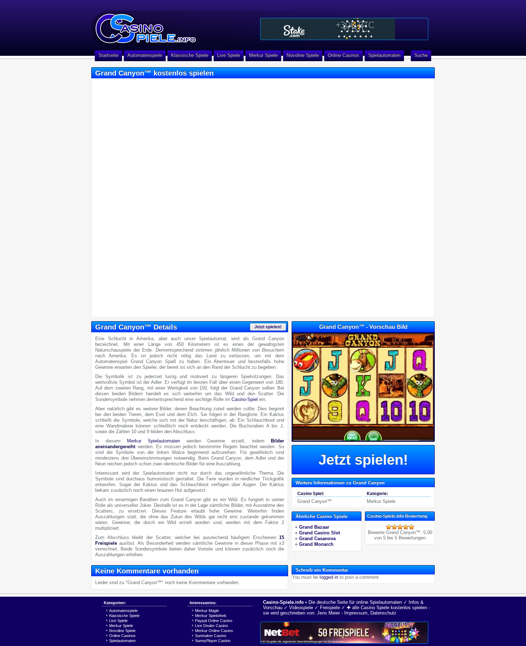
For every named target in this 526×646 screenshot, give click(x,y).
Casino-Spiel (245, 399)
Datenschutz (383, 613)
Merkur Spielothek (211, 615)
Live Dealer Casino (211, 625)
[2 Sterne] (394, 527)
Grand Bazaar (314, 527)
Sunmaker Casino (210, 635)
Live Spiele (228, 55)
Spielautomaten (384, 55)
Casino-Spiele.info (283, 602)
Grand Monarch (316, 544)
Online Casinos (343, 55)
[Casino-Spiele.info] (173, 25)
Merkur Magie (207, 610)
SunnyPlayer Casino (212, 640)
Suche (421, 55)
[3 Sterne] (400, 527)
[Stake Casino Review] (344, 29)
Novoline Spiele (303, 55)
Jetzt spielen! (268, 326)
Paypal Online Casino (213, 620)
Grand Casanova (317, 538)
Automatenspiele (144, 55)
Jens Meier (328, 613)
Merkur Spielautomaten (153, 441)
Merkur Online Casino (214, 630)
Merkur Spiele (263, 55)
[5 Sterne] (411, 527)
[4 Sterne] (406, 527)
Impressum (355, 613)
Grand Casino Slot (319, 532)
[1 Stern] (388, 527)
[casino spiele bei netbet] (344, 633)
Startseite (108, 55)
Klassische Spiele (189, 55)
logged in (329, 577)
